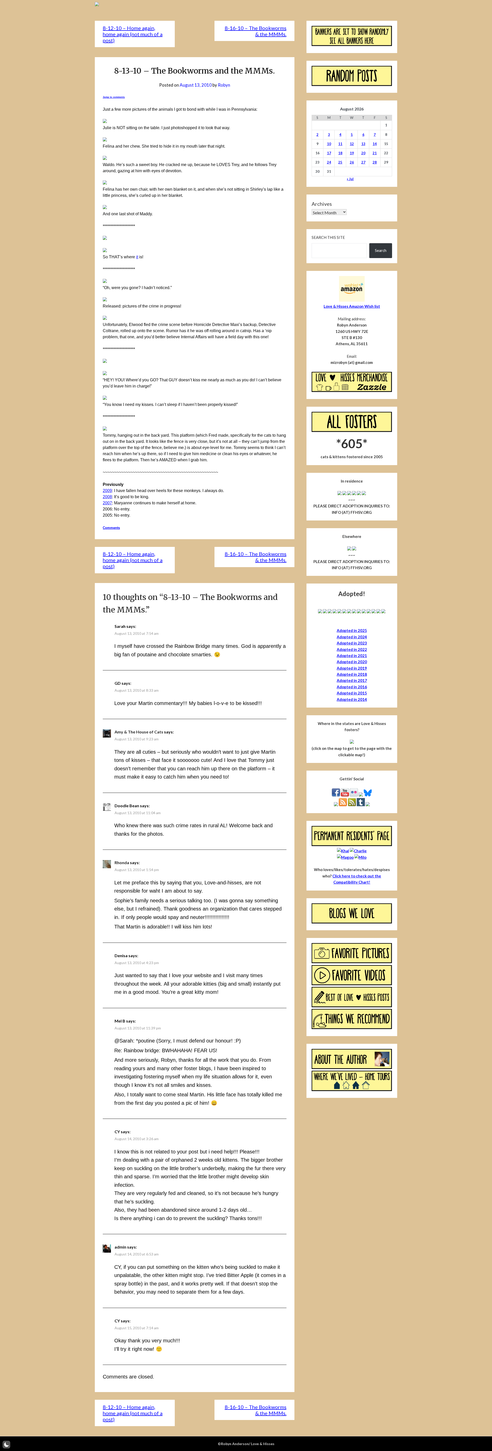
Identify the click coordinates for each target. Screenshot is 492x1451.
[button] (6, 1444)
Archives (322, 204)
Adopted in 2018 (352, 674)
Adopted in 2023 (352, 643)
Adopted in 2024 (352, 637)
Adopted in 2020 (352, 661)
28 (375, 162)
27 (363, 162)
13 (363, 144)
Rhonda (122, 862)
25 (340, 162)
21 (375, 153)
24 (329, 162)
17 (329, 153)
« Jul (350, 179)
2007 (107, 503)
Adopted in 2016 (352, 686)
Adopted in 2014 (352, 699)
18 (340, 153)
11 (340, 144)
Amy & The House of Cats (139, 731)
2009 (107, 490)
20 (363, 153)
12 (352, 144)
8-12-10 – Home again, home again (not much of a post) (132, 34)
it (137, 257)
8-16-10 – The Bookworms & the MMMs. (255, 31)
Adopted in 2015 (352, 693)
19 (352, 153)
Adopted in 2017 (352, 680)
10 (329, 144)
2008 (107, 497)
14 (375, 144)
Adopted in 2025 (352, 630)
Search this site (328, 237)
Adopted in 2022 (352, 649)
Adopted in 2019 (352, 668)
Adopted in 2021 (352, 655)
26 (352, 162)
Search (380, 250)
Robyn (224, 85)
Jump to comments (114, 97)
